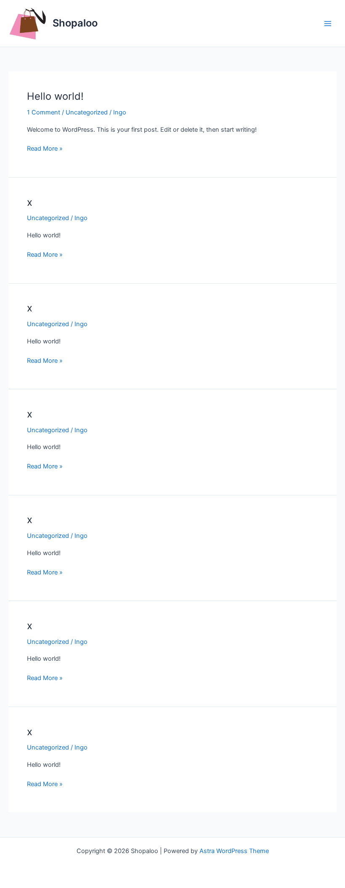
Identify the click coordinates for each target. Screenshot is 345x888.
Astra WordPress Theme (234, 851)
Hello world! (55, 96)
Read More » (45, 149)
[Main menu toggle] (328, 23)
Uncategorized (87, 112)
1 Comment (43, 112)
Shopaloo (75, 23)
